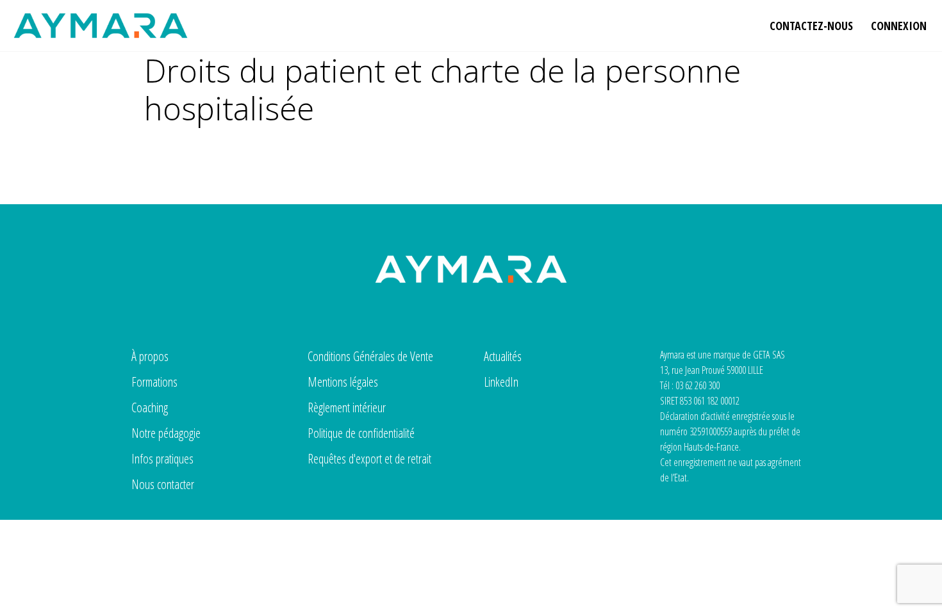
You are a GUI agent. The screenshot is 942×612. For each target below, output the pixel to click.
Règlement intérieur (347, 407)
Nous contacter (162, 484)
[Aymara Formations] (100, 25)
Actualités (503, 356)
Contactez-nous (811, 25)
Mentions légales (343, 382)
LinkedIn (501, 382)
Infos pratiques (162, 458)
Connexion (899, 25)
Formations (154, 382)
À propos (150, 356)
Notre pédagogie (166, 433)
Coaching (149, 407)
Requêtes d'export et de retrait (369, 458)
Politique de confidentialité (361, 433)
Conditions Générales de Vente (370, 356)
